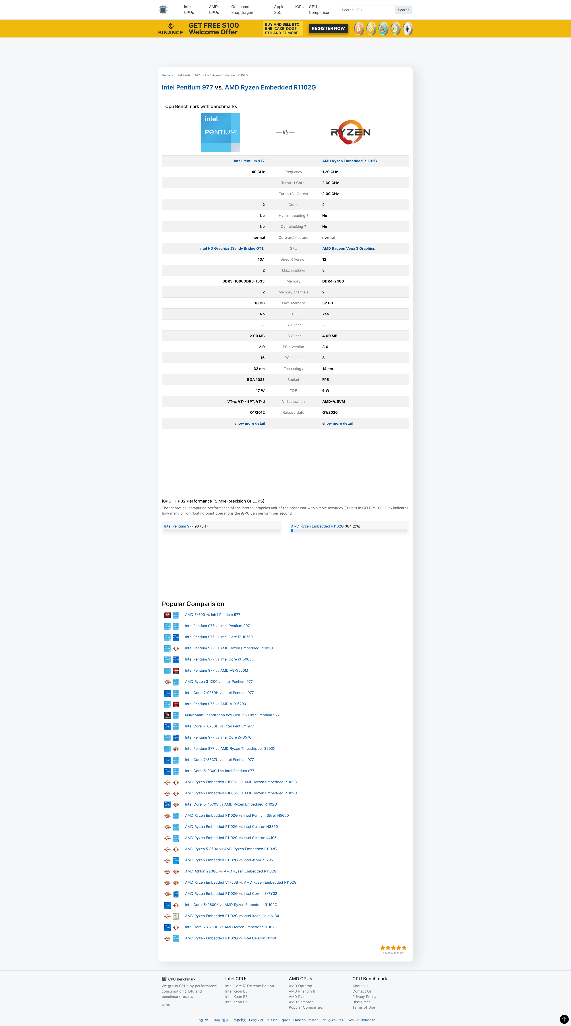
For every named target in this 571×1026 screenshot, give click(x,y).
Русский (352, 1020)
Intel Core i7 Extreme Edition (249, 986)
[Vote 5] (404, 947)
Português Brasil (332, 1020)
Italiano (313, 1020)
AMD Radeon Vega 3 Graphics (348, 248)
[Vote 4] (398, 947)
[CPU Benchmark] (163, 9)
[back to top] (564, 1019)
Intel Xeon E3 (236, 991)
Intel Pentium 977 (187, 87)
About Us (360, 986)
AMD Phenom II (302, 991)
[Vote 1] (382, 947)
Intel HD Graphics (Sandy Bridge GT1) (232, 248)
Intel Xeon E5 (236, 996)
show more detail (249, 423)
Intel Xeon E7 (236, 1002)
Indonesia (368, 1020)
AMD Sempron (301, 1002)
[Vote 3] (393, 947)
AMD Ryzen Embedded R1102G (270, 87)
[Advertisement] (285, 52)
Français (299, 1020)
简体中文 (240, 1020)
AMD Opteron (300, 986)
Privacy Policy (364, 996)
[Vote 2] (388, 947)
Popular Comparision (306, 1007)
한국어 (227, 1020)
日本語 (215, 1020)
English (202, 1020)
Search (404, 10)
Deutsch (271, 1020)
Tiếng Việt (255, 1020)
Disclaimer (361, 1002)
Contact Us (362, 991)
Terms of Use (363, 1007)
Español (285, 1020)
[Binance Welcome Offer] (170, 28)
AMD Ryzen (298, 996)
